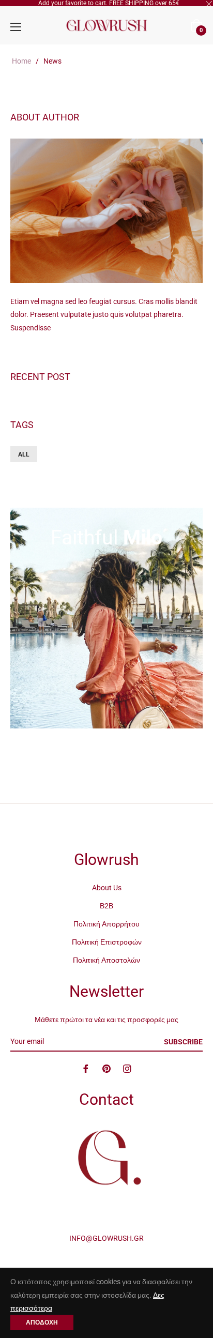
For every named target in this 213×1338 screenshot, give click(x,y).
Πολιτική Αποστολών (106, 960)
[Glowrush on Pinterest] (106, 1068)
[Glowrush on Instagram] (127, 1068)
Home (21, 61)
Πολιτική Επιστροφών (107, 942)
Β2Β (106, 906)
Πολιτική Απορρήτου (106, 924)
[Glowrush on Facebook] (86, 1068)
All (23, 454)
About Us (106, 888)
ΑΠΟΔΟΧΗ (42, 1322)
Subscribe (183, 1042)
